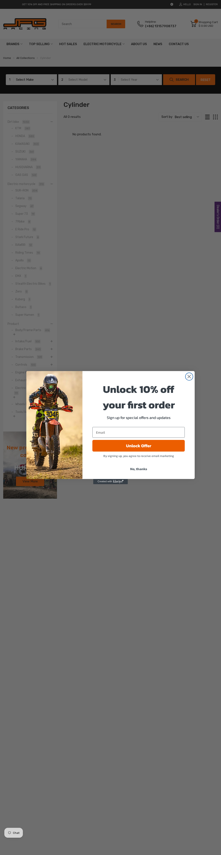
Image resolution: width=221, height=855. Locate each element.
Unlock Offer (138, 446)
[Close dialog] (189, 376)
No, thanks (138, 468)
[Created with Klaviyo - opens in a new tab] (110, 481)
